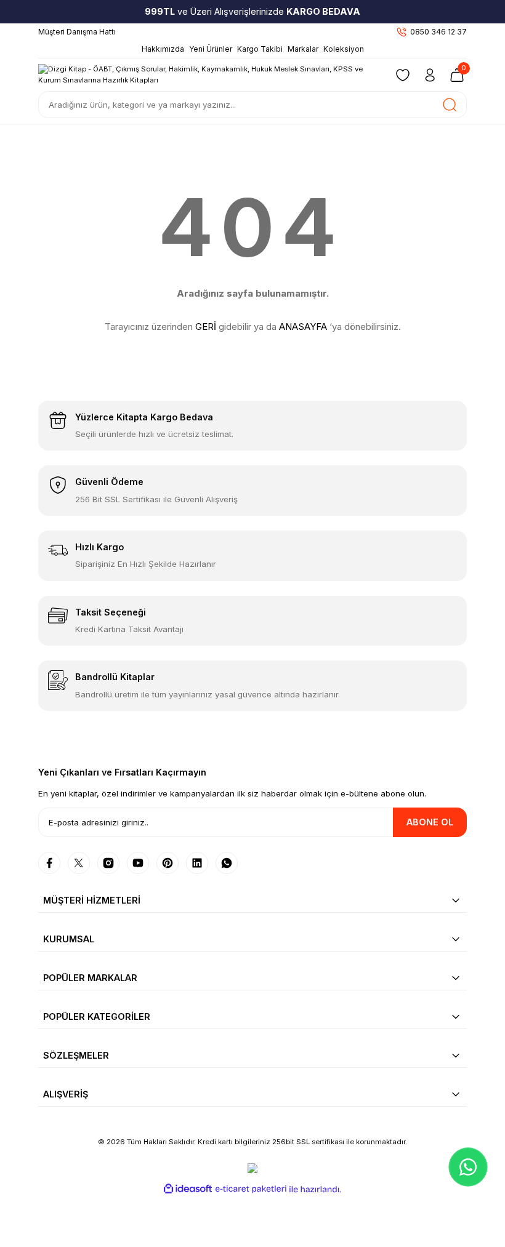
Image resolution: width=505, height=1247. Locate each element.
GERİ (205, 326)
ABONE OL (429, 822)
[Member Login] (430, 75)
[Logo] (208, 74)
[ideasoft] (187, 1189)
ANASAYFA (303, 326)
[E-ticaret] (251, 1189)
